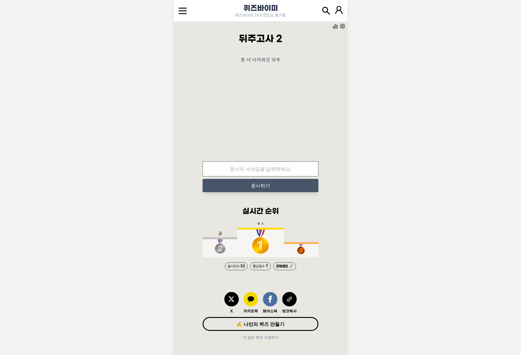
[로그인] (339, 11)
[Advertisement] (260, 116)
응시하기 (260, 185)
